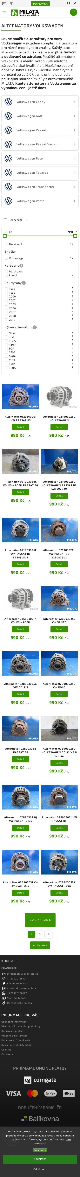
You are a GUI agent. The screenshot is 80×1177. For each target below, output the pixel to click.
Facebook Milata (18, 983)
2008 (41, 315)
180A (41, 367)
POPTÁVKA (40, 3)
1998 (41, 288)
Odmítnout (40, 1169)
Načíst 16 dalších (40, 920)
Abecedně (16, 220)
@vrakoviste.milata (19, 1002)
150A (41, 364)
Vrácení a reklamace (14, 1035)
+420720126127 (17, 978)
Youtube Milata (17, 997)
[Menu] (4, 11)
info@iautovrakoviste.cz (22, 973)
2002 (41, 300)
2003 (41, 304)
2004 (41, 308)
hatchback (41, 271)
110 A (41, 340)
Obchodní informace (14, 1021)
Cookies (6, 1049)
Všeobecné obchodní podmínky (21, 1026)
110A (41, 360)
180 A (41, 344)
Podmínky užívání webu (16, 1040)
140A (41, 356)
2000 (41, 296)
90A (41, 348)
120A (41, 352)
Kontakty (7, 1054)
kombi (41, 275)
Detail (20, 427)
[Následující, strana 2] (40, 934)
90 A (41, 333)
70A (41, 336)
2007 (41, 312)
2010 (41, 319)
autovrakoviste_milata (22, 988)
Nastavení (40, 1150)
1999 (41, 292)
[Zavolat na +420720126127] (12, 3)
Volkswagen (41, 258)
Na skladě (41, 244)
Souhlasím (40, 1159)
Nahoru (42, 945)
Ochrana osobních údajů (16, 1044)
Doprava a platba (12, 1030)
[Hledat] (68, 4)
